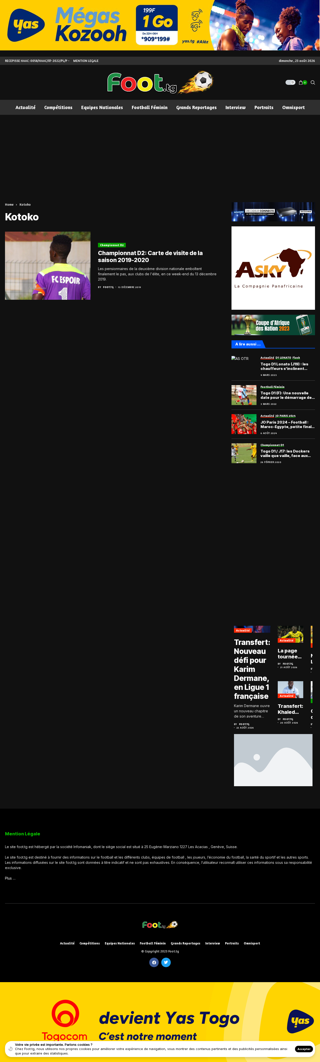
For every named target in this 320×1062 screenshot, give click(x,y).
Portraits (232, 943)
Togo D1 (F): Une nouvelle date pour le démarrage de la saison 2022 (286, 395)
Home (9, 204)
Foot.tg (108, 287)
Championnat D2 (112, 245)
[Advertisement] (160, 152)
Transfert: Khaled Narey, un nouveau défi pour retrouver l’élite (290, 709)
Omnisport (252, 943)
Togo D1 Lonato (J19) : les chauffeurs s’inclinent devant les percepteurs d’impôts (284, 366)
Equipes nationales (120, 943)
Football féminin (153, 943)
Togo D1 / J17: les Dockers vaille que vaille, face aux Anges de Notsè (285, 453)
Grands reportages (185, 943)
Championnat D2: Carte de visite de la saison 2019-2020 (150, 257)
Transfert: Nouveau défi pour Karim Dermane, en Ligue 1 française (252, 669)
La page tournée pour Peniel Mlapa (288, 654)
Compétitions (90, 943)
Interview (212, 943)
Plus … (10, 878)
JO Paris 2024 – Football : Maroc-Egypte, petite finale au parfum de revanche (287, 424)
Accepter (304, 1049)
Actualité (243, 630)
